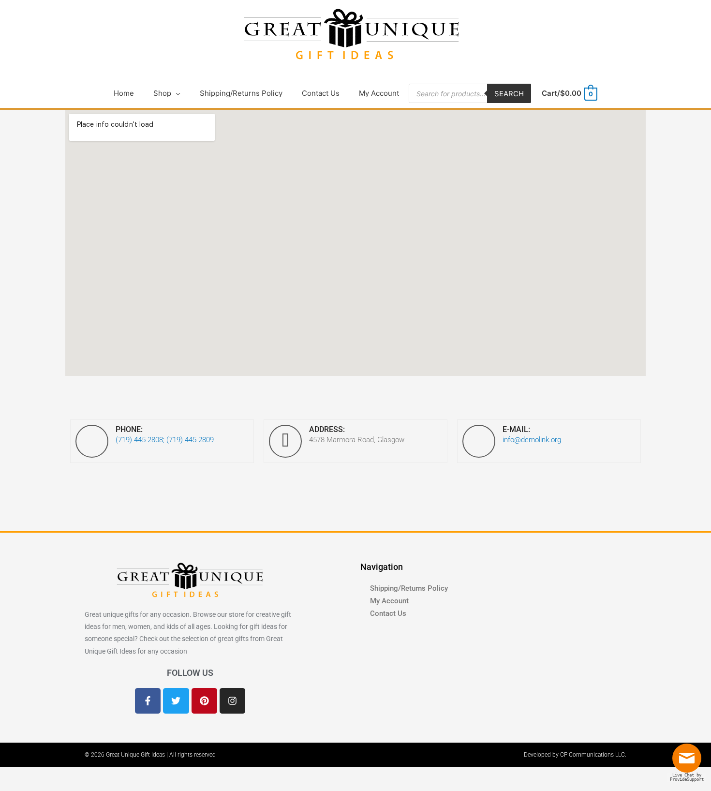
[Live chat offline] (689, 761)
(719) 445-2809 (190, 439)
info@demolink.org (532, 439)
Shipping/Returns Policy (409, 588)
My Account (389, 601)
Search (509, 93)
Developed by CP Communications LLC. (575, 754)
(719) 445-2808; (140, 439)
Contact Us (388, 613)
